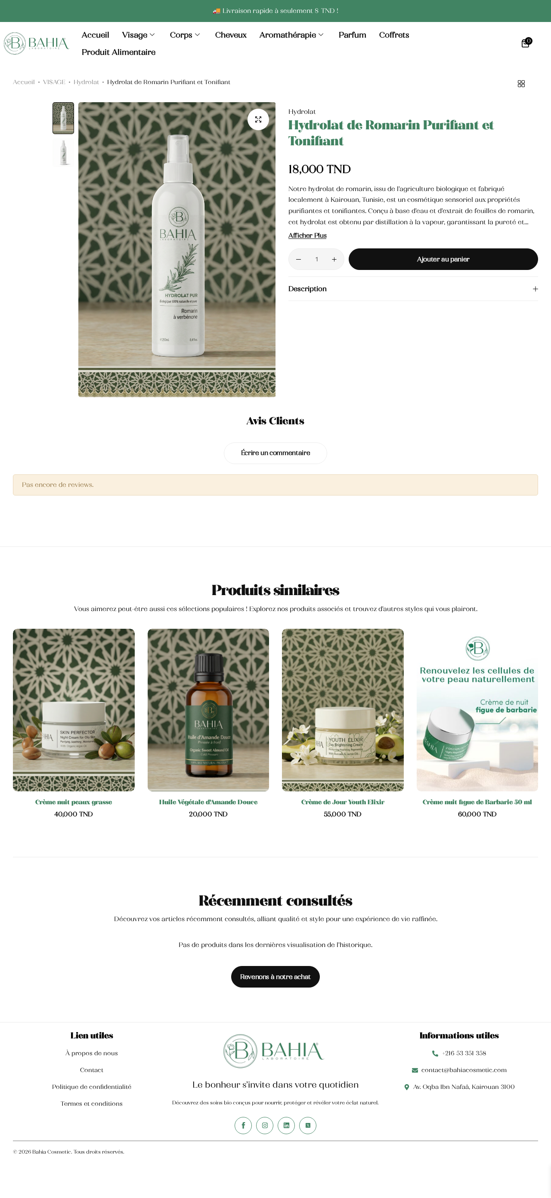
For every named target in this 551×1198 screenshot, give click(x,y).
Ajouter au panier (443, 259)
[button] (260, 249)
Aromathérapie (288, 35)
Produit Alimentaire (118, 52)
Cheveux (231, 35)
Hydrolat (86, 82)
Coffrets (394, 35)
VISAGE (54, 82)
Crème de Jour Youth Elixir (342, 802)
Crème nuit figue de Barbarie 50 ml (477, 802)
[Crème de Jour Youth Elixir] (343, 710)
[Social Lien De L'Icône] (243, 1125)
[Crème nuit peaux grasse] (74, 710)
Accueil (95, 35)
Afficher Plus (307, 235)
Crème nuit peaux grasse (73, 802)
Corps (181, 35)
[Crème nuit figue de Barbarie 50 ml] (478, 710)
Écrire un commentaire (275, 452)
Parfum (352, 35)
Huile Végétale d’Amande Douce (208, 802)
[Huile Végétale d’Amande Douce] (208, 710)
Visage (134, 35)
